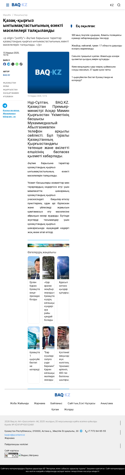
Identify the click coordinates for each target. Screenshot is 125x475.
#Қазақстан (9, 83)
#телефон (8, 97)
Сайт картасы (12, 450)
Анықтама (107, 403)
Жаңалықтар (21, 15)
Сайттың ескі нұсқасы (81, 403)
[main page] (59, 5)
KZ (112, 5)
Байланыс (56, 403)
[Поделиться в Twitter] (12, 64)
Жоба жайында (19, 403)
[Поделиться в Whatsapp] (16, 64)
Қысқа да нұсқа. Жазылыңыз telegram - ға (11, 113)
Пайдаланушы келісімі (16, 444)
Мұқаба (7, 15)
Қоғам (55, 409)
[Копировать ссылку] (21, 64)
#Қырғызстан (10, 90)
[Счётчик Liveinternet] (11, 455)
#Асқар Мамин (11, 93)
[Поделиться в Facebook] (4, 64)
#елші (6, 86)
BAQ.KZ (6, 75)
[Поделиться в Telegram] (8, 64)
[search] (119, 5)
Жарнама (39, 403)
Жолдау (69, 409)
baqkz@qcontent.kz (15, 434)
